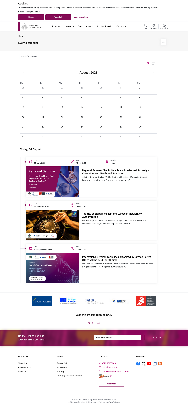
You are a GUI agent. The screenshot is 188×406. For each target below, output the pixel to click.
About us (22, 371)
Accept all (58, 17)
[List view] (153, 63)
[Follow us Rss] (160, 363)
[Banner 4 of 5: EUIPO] (120, 300)
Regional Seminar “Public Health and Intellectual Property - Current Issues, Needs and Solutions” (115, 172)
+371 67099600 (109, 363)
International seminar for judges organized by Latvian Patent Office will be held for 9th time (116, 258)
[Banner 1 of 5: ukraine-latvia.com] (42, 300)
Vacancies (22, 363)
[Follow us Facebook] (138, 363)
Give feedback (94, 323)
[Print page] (163, 42)
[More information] (111, 376)
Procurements (24, 367)
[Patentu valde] (31, 26)
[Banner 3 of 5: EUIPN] (94, 300)
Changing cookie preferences (69, 375)
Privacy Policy (62, 363)
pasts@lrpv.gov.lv (109, 367)
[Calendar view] (148, 63)
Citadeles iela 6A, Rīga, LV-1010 (115, 371)
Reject (31, 17)
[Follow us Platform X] (144, 363)
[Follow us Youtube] (149, 363)
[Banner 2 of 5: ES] (68, 300)
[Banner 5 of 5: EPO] (146, 300)
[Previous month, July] (23, 72)
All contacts (111, 384)
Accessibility (62, 367)
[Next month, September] (153, 72)
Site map (60, 371)
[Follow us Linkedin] (155, 363)
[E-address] (104, 376)
